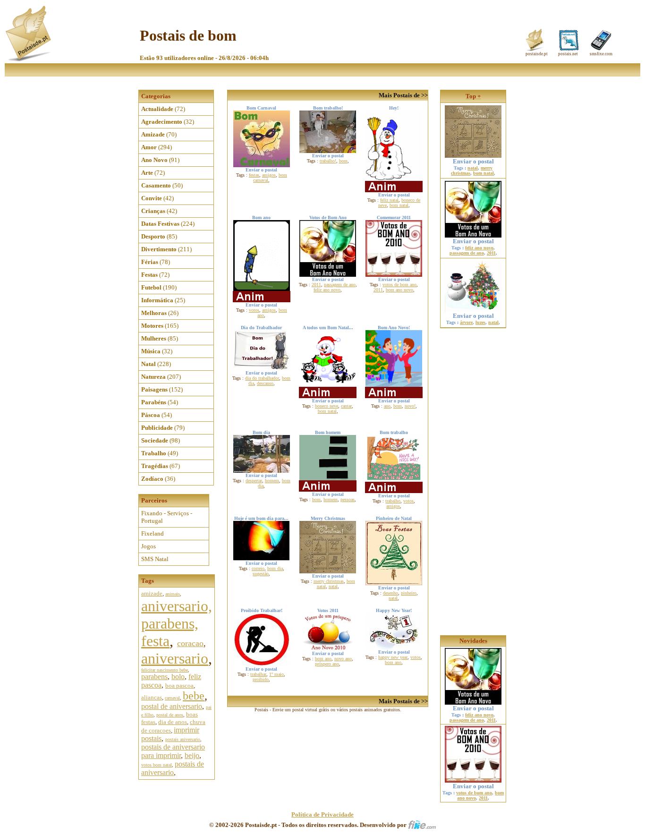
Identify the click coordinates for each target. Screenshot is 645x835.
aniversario (174, 658)
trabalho (392, 500)
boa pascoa (179, 685)
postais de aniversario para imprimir (173, 751)
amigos (269, 175)
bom (343, 160)
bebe (193, 696)
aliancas (151, 697)
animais (172, 593)
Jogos (148, 546)
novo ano (343, 658)
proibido (261, 679)
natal (333, 586)
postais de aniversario (172, 768)
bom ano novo (399, 289)
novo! (410, 406)
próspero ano (327, 663)
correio (258, 568)
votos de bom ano (399, 284)
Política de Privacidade (322, 814)
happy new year (392, 657)
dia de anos (172, 721)
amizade (151, 593)
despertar (254, 480)
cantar (346, 406)
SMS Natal (155, 558)
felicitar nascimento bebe (164, 670)
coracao (190, 643)
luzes (480, 322)
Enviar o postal (473, 161)
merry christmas (329, 581)
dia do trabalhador (262, 378)
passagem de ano (340, 284)
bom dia (275, 568)
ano (387, 406)
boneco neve (326, 406)
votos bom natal (156, 764)
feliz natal (389, 200)
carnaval (172, 697)
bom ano (323, 658)
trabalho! (328, 160)
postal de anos (169, 714)
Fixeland (152, 533)
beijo (192, 755)
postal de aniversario (171, 706)
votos (254, 310)
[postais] (29, 59)
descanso (265, 383)
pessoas (347, 499)
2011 (316, 284)
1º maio (276, 674)
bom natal (399, 205)
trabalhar (258, 674)
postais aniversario (182, 739)
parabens (154, 677)
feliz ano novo (327, 289)
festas (254, 175)
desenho (390, 593)
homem (272, 480)
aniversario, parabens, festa (176, 623)
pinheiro (408, 593)
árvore (466, 322)
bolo (178, 677)
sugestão (261, 573)
